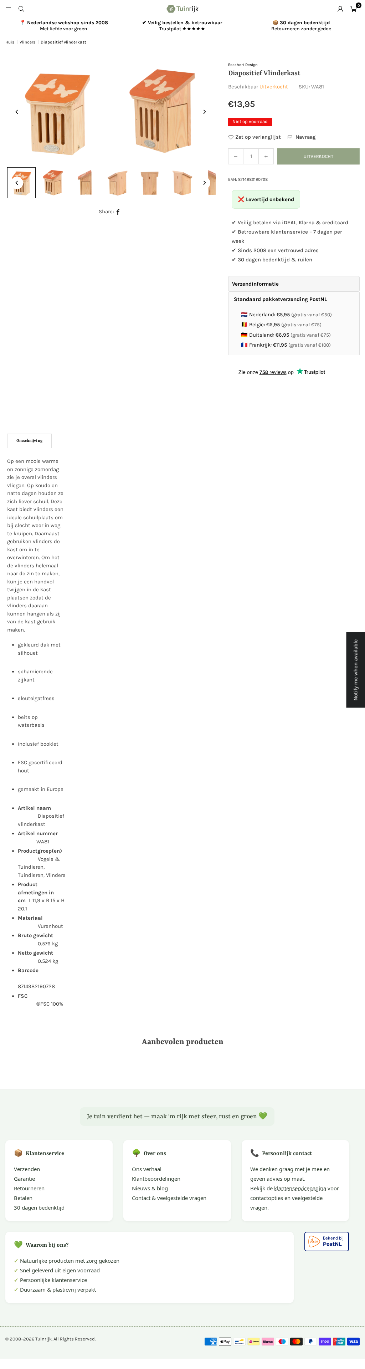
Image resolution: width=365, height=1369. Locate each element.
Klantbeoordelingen (156, 1178)
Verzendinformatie (255, 284)
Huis (9, 42)
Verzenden (27, 1169)
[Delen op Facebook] (118, 212)
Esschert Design (243, 64)
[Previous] (17, 112)
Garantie (24, 1178)
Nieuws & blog (150, 1188)
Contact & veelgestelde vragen (169, 1197)
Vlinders (27, 42)
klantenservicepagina (300, 1188)
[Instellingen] (340, 8)
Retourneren (29, 1188)
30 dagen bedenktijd (39, 1207)
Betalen (23, 1197)
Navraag (305, 137)
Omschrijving (29, 441)
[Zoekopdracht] (21, 9)
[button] (353, 8)
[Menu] (8, 9)
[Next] (204, 112)
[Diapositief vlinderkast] (53, 183)
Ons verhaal (146, 1169)
